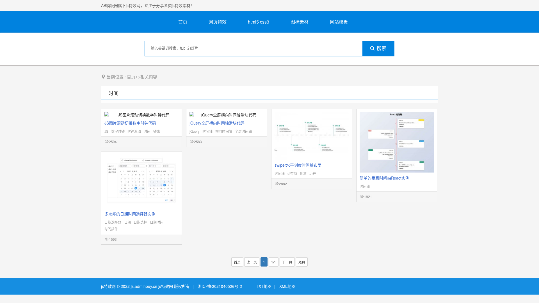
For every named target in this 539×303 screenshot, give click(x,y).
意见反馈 (527, 285)
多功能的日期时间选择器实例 (130, 214)
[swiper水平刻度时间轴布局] (312, 136)
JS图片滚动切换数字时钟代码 (130, 123)
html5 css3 (258, 22)
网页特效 (218, 22)
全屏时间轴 (243, 131)
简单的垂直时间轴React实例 (384, 178)
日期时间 (156, 222)
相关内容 (148, 76)
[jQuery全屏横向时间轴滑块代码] (226, 115)
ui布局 (292, 173)
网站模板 (339, 22)
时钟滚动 (134, 131)
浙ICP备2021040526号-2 (220, 286)
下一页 (287, 262)
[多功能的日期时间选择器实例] (141, 181)
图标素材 (300, 22)
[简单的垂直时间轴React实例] (397, 142)
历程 (312, 173)
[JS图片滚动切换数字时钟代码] (141, 115)
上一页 (252, 262)
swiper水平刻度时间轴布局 (298, 165)
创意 (303, 173)
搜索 (381, 48)
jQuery (194, 131)
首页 (182, 22)
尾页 (301, 262)
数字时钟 (118, 131)
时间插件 (111, 228)
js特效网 (108, 286)
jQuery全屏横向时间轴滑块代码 (217, 123)
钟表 (156, 131)
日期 (127, 222)
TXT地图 (263, 286)
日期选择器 (112, 222)
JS (106, 131)
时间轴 (207, 131)
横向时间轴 (223, 131)
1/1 (273, 262)
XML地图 (287, 286)
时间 (113, 93)
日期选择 (140, 222)
